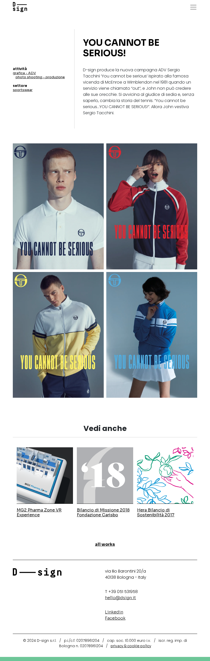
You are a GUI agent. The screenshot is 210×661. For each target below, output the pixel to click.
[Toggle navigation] (193, 7)
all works (105, 544)
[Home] (20, 7)
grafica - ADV (24, 73)
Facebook (115, 618)
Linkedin (114, 612)
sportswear (23, 90)
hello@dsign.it (120, 597)
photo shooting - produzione (40, 77)
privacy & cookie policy (131, 646)
